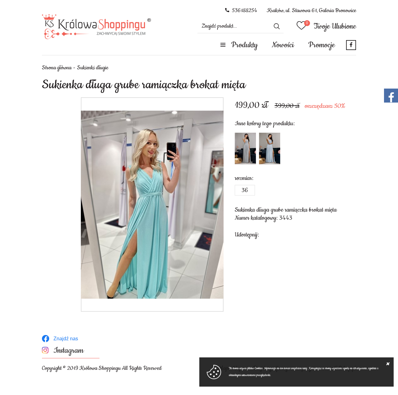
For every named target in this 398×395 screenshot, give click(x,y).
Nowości (283, 45)
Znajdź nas (65, 338)
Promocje (321, 45)
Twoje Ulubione (335, 26)
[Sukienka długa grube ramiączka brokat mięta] (152, 204)
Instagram (68, 350)
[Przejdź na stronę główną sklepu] (96, 26)
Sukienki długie (92, 67)
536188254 (244, 10)
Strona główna (57, 67)
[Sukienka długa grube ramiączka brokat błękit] (269, 148)
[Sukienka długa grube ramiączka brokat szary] (245, 148)
